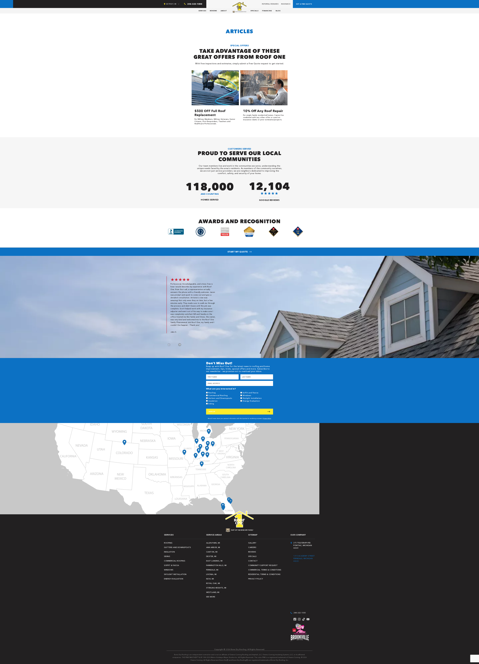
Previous (169, 344)
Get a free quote (304, 4)
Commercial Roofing (218, 395)
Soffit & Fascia (171, 565)
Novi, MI (210, 579)
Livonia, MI (211, 574)
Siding (211, 404)
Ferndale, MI (212, 570)
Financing (267, 11)
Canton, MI (212, 552)
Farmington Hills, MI (216, 565)
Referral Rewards (270, 4)
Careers (252, 547)
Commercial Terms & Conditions (264, 570)
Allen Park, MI (213, 543)
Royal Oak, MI (213, 583)
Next (179, 344)
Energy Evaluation (251, 401)
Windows (247, 395)
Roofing (212, 393)
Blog (278, 11)
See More (210, 597)
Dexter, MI (211, 556)
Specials (254, 11)
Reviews (213, 11)
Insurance (286, 4)
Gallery (252, 543)
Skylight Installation (252, 398)
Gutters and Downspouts (220, 398)
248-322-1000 (300, 613)
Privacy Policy (267, 418)
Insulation (213, 401)
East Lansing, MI (214, 561)
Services (202, 11)
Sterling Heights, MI (216, 588)
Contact (253, 561)
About (224, 11)
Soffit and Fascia (250, 393)
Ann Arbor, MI (213, 547)
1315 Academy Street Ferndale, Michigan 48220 (304, 558)
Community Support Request (263, 565)
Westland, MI (212, 592)
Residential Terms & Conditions (264, 574)
